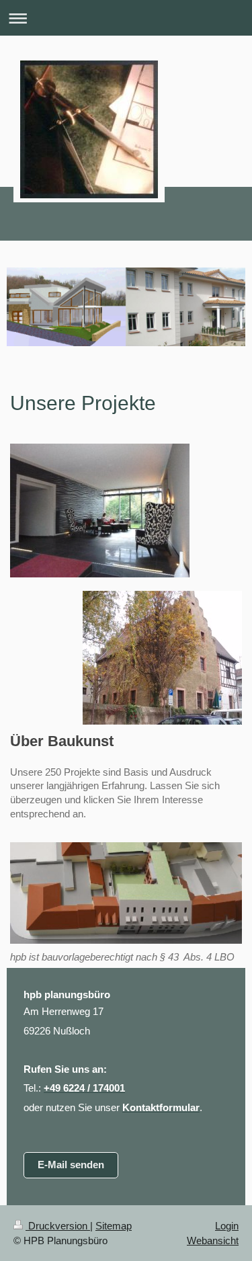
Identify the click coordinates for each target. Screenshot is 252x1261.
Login (227, 1225)
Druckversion (58, 1225)
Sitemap (113, 1225)
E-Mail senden (71, 1164)
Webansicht (213, 1240)
